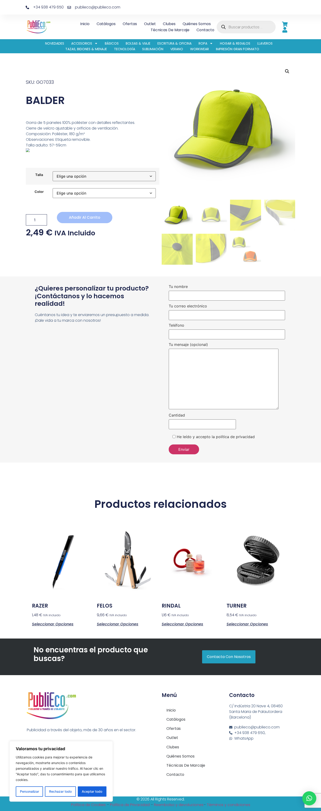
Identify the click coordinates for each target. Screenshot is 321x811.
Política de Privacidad (130, 804)
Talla (39, 174)
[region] (61, 771)
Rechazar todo (60, 791)
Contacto (205, 30)
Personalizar (29, 791)
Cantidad (177, 415)
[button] (287, 71)
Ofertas (130, 24)
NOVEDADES (54, 43)
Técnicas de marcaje (170, 30)
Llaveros (265, 43)
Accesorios (81, 43)
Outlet (150, 24)
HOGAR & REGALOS (235, 43)
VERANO (176, 49)
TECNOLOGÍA (124, 49)
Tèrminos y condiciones (228, 804)
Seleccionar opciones (53, 623)
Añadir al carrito (84, 217)
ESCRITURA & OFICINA (174, 43)
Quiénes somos (197, 24)
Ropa (203, 43)
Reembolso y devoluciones (179, 804)
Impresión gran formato (237, 49)
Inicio (85, 24)
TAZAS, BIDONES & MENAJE (86, 49)
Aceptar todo (92, 791)
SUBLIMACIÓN (152, 49)
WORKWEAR (199, 49)
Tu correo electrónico (188, 306)
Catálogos (106, 24)
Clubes (169, 24)
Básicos (112, 43)
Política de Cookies (88, 804)
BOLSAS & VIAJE (138, 43)
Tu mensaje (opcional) (188, 345)
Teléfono (176, 325)
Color (39, 191)
